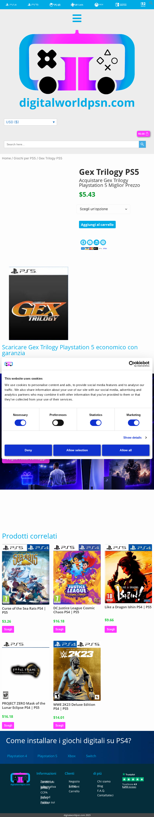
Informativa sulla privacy (48, 787)
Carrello (74, 791)
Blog (100, 786)
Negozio (74, 781)
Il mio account (74, 786)
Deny (28, 450)
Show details (132, 437)
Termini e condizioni (47, 781)
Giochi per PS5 (25, 158)
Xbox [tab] (72, 756)
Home (6, 158)
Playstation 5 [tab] (47, 756)
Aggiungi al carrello (97, 224)
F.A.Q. (101, 791)
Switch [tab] (91, 756)
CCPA (44, 792)
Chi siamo (103, 781)
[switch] (58, 423)
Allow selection (77, 450)
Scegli (8, 629)
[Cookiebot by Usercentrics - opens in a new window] (131, 364)
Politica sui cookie (48, 802)
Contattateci (105, 795)
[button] (151, 4)
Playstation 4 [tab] (17, 756)
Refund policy (45, 797)
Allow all (126, 450)
